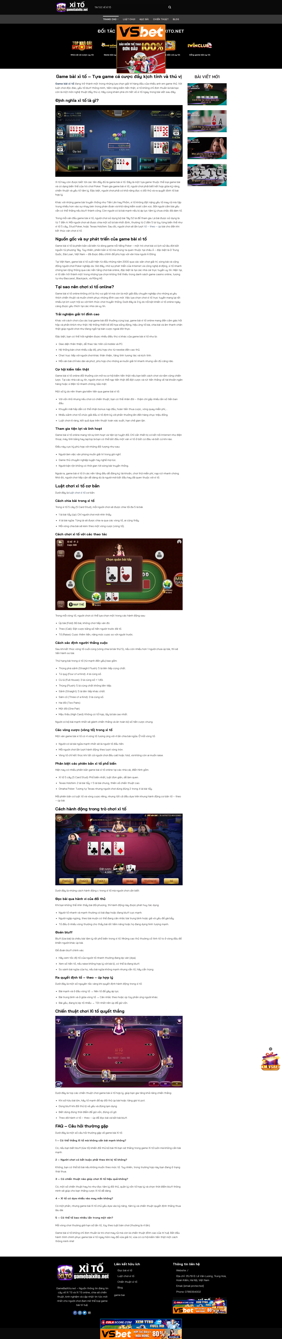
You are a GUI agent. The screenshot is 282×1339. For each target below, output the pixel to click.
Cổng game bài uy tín (199, 55)
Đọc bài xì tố (125, 1270)
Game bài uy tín (111, 55)
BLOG (176, 19)
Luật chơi (129, 19)
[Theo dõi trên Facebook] (75, 1313)
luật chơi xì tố (77, 492)
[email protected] (194, 1285)
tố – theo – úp (152, 226)
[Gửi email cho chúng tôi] (89, 1313)
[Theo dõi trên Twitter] (84, 1313)
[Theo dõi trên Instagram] (80, 1313)
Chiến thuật (161, 19)
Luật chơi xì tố (126, 1276)
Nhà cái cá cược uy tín (82, 55)
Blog (120, 1287)
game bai (119, 1295)
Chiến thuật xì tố (127, 1281)
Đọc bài (144, 19)
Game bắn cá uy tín (170, 55)
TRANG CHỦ (109, 19)
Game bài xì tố (64, 83)
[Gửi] (169, 7)
